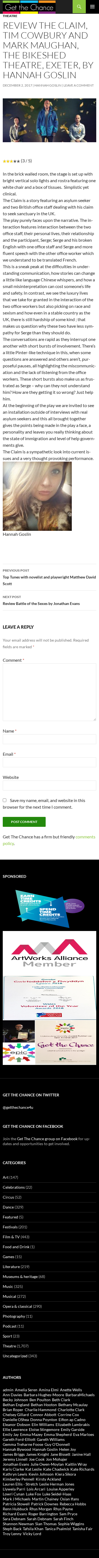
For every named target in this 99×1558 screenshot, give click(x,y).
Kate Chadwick (56, 1469)
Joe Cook (37, 1459)
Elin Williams (43, 1424)
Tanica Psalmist (58, 1528)
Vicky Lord (32, 1533)
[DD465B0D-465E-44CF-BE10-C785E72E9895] (49, 1042)
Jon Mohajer (56, 1459)
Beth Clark (61, 1399)
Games (8, 1256)
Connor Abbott (43, 1414)
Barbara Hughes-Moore (44, 1394)
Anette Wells (71, 1389)
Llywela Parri (14, 1489)
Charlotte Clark (71, 1409)
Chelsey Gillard (16, 1414)
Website (11, 777)
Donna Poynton (43, 1419)
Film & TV (11, 1236)
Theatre (10, 16)
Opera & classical (17, 1306)
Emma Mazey (31, 1434)
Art (6, 1177)
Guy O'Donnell (57, 1444)
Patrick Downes (44, 1504)
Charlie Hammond (40, 1409)
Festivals (10, 1227)
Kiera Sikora (65, 1474)
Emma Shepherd (58, 1434)
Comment (13, 660)
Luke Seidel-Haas (56, 1494)
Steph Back (12, 1528)
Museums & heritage (20, 1276)
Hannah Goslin (47, 85)
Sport (7, 1336)
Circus (8, 1197)
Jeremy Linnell (15, 1459)
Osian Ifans (69, 1499)
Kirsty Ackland (48, 1479)
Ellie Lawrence (15, 1429)
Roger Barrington (43, 1513)
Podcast (9, 1326)
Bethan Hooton (44, 1404)
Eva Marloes (83, 1434)
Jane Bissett (60, 1454)
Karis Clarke (13, 1469)
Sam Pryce (68, 1513)
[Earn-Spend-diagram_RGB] (49, 908)
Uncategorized (15, 1356)
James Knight (37, 1454)
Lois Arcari (36, 1489)
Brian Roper (13, 1409)
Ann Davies (12, 1394)
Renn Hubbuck (15, 1508)
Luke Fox (33, 1494)
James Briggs (14, 1454)
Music (8, 1286)
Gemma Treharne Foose (23, 1444)
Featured (10, 1217)
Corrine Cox (68, 1414)
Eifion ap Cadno (72, 1419)
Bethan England (16, 1404)
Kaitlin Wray (76, 1464)
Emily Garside (72, 1429)
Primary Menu (92, 6)
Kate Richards (82, 1469)
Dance (8, 1207)
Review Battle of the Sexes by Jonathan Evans (41, 600)
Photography (14, 1316)
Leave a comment (79, 85)
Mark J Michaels (17, 1499)
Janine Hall (81, 1454)
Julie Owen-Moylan (47, 1464)
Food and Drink (16, 1246)
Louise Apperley (60, 1489)
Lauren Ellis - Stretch (20, 1484)
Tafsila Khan (33, 1528)
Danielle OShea (16, 1419)
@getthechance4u (18, 1107)
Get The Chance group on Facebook (47, 1138)
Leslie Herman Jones (56, 1484)
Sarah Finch (63, 1518)
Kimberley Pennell (18, 1479)
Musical (9, 1296)
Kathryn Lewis (15, 1474)
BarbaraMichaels (80, 1394)
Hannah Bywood (17, 1449)
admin (8, 1389)
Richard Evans (15, 1513)
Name (9, 730)
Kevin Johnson (41, 1474)
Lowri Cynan (13, 1494)
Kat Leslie (33, 1469)
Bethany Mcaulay (73, 1404)
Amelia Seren (26, 1389)
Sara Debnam (14, 1518)
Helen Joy (67, 1449)
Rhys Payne (63, 1508)
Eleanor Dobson (16, 1424)
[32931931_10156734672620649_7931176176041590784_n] (49, 997)
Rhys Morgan (40, 1508)
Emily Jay (11, 1434)
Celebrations (14, 1187)
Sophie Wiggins (71, 1523)
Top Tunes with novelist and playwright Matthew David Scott (49, 577)
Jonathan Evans (16, 1464)
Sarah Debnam (39, 1518)
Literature (11, 1266)
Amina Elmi (49, 1389)
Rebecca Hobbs (73, 1504)
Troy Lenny (12, 1533)
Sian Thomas (46, 1523)
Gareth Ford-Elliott (19, 1439)
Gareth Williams (51, 1439)
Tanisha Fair (82, 1528)
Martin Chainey (45, 1499)
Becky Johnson (15, 1399)
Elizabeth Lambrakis (73, 1424)
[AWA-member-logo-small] (49, 953)
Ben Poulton (40, 1399)
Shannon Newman (18, 1523)
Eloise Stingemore (44, 1429)
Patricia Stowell (16, 1504)
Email (9, 754)
